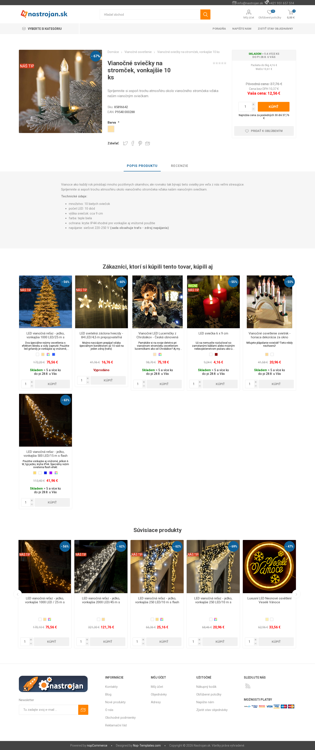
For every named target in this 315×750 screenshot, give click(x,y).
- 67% (95, 56)
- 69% (121, 546)
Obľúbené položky (208, 694)
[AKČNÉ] (193, 278)
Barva (112, 122)
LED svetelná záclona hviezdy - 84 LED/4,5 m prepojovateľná (101, 335)
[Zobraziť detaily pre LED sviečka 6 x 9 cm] (213, 301)
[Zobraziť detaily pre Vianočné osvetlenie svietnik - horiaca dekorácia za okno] (269, 301)
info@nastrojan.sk (250, 3)
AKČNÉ (193, 285)
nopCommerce (97, 745)
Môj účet (248, 17)
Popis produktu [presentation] (142, 166)
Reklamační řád (116, 725)
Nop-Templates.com (147, 745)
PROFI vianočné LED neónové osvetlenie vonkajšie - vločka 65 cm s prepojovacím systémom (213, 602)
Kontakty (111, 687)
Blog (108, 694)
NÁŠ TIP (27, 66)
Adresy (156, 702)
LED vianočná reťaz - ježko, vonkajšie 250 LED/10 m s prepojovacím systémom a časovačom (101, 604)
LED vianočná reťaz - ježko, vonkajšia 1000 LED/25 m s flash (45, 337)
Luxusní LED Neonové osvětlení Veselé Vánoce (157, 600)
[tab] (142, 166)
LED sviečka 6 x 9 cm (213, 333)
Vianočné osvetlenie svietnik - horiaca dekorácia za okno (270, 335)
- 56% (65, 282)
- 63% (65, 400)
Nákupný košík (206, 687)
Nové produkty (115, 702)
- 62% (65, 546)
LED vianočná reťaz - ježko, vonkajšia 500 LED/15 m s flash (46, 454)
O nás (109, 710)
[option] (45, 594)
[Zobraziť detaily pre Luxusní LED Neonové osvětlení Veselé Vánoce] (157, 566)
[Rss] (247, 685)
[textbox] (150, 14)
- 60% (121, 282)
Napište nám (205, 702)
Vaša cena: (257, 93)
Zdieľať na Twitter (125, 143)
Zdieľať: (113, 143)
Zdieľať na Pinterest (140, 143)
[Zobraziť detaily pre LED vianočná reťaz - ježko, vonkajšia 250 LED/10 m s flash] (44, 566)
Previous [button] (17, 594)
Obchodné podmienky (120, 718)
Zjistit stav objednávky (212, 710)
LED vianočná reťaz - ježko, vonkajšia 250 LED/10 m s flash (45, 600)
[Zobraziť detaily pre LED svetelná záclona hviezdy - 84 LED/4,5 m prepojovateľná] (101, 301)
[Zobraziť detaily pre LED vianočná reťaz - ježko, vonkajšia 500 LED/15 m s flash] (45, 420)
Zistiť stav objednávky (275, 28)
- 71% (233, 546)
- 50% (289, 282)
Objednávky (159, 694)
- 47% (177, 546)
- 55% (233, 282)
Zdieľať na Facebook (132, 143)
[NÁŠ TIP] (25, 278)
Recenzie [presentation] (179, 166)
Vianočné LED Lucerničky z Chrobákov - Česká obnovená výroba (157, 337)
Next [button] (296, 594)
